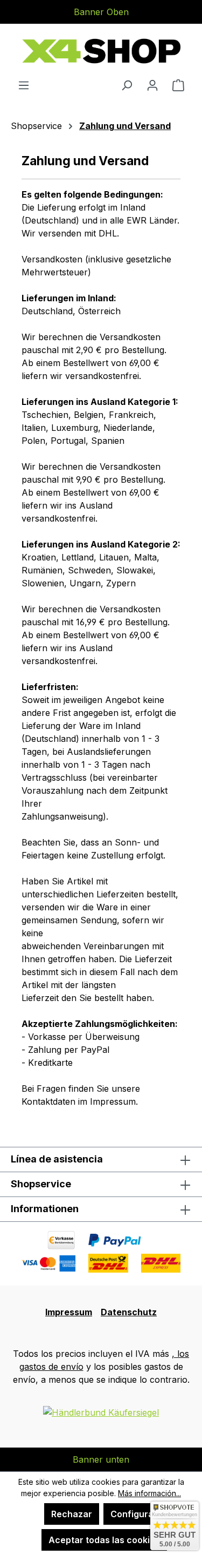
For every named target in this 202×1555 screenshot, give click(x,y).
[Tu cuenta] (152, 85)
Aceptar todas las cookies (104, 1539)
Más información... (149, 1493)
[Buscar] (127, 85)
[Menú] (24, 85)
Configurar (133, 1514)
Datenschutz (129, 1312)
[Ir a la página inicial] (101, 51)
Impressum (68, 1312)
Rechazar (71, 1514)
